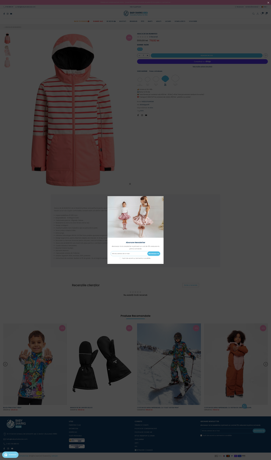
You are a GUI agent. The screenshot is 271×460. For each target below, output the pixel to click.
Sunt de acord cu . (136, 258)
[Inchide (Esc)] (268, 2)
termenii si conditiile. (143, 258)
